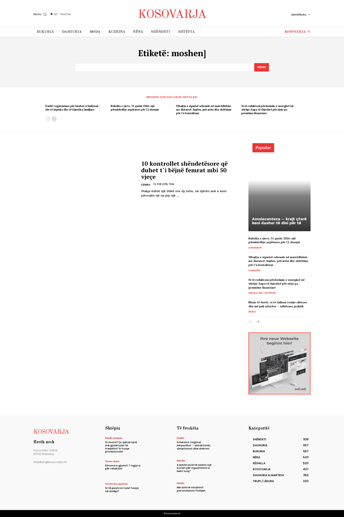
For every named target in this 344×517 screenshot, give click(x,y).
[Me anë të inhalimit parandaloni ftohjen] (226, 490)
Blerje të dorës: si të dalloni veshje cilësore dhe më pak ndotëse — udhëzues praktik (277, 304)
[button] (40, 14)
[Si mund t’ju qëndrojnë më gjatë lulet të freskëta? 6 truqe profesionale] (154, 445)
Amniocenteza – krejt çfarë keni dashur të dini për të (279, 220)
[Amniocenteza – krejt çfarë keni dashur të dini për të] (279, 189)
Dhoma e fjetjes (112, 461)
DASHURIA (254, 270)
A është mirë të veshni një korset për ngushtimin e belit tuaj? (194, 468)
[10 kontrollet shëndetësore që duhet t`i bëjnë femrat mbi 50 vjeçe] (84, 179)
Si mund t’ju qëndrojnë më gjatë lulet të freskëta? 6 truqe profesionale (121, 446)
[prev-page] (47, 118)
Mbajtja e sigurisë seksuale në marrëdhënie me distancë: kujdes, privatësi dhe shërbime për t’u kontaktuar (204, 109)
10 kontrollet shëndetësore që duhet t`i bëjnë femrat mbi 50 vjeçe (184, 170)
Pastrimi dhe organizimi (116, 484)
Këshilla (180, 438)
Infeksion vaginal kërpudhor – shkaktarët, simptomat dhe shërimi (194, 445)
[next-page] (54, 118)
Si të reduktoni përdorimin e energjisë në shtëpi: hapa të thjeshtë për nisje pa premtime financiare (267, 109)
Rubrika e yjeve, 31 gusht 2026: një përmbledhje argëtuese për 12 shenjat (135, 107)
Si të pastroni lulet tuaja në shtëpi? (122, 489)
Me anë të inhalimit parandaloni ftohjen (191, 489)
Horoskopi (255, 247)
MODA (251, 311)
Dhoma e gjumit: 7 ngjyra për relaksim (122, 467)
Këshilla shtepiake (113, 438)
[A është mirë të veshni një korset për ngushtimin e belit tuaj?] (226, 468)
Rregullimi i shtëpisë (262, 293)
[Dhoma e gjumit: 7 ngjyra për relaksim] (154, 468)
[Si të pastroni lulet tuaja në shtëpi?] (154, 491)
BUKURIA (181, 460)
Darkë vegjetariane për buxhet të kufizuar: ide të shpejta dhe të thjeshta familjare (72, 107)
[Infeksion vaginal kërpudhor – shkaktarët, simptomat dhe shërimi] (226, 445)
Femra (145, 184)
